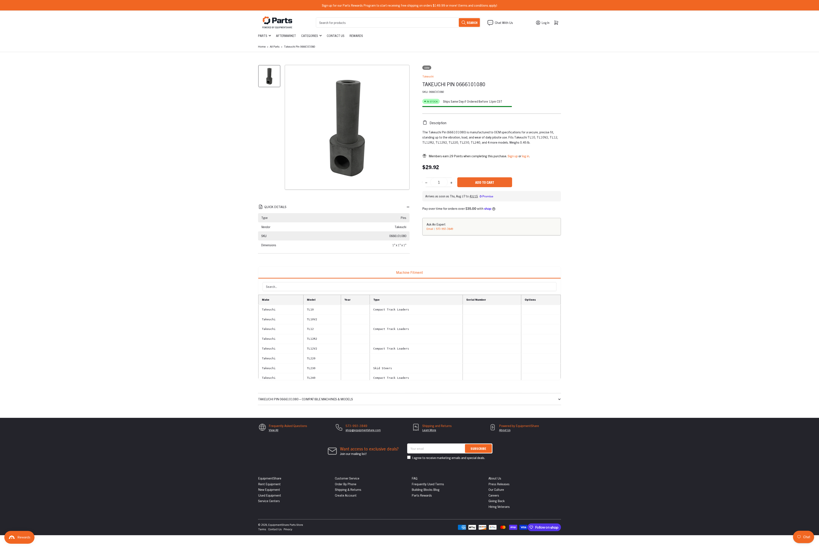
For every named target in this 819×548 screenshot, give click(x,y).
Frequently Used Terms (428, 484)
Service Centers (269, 501)
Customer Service (347, 478)
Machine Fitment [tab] (409, 272)
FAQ (414, 478)
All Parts (274, 46)
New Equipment (269, 489)
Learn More (429, 430)
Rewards (356, 36)
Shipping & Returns (348, 489)
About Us (504, 430)
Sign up (513, 156)
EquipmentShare (269, 478)
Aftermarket (286, 36)
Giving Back (496, 501)
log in (525, 156)
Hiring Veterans (499, 506)
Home (262, 46)
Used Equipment (269, 495)
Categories (309, 36)
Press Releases (499, 484)
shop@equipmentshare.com (363, 430)
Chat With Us (504, 22)
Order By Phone (345, 484)
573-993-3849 (444, 228)
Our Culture (496, 489)
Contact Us (335, 36)
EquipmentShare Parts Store (285, 524)
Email (430, 228)
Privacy (288, 529)
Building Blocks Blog (426, 489)
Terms (262, 529)
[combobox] (398, 22)
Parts (262, 36)
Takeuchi (428, 76)
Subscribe (478, 448)
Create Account (346, 495)
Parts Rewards (422, 495)
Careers (493, 495)
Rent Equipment (269, 484)
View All (273, 430)
